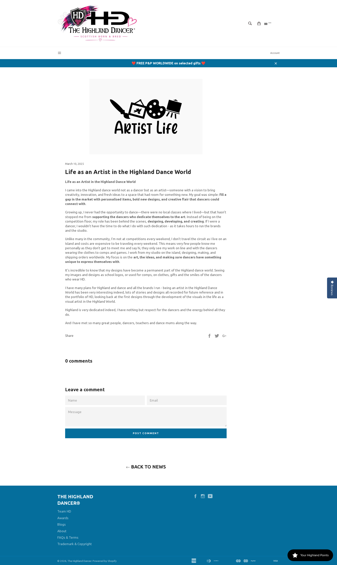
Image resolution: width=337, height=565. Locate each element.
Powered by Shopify (105, 560)
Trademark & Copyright (74, 544)
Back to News (148, 466)
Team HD (64, 511)
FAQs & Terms (67, 537)
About (62, 531)
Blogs (61, 524)
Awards (62, 518)
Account (275, 52)
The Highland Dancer (79, 560)
